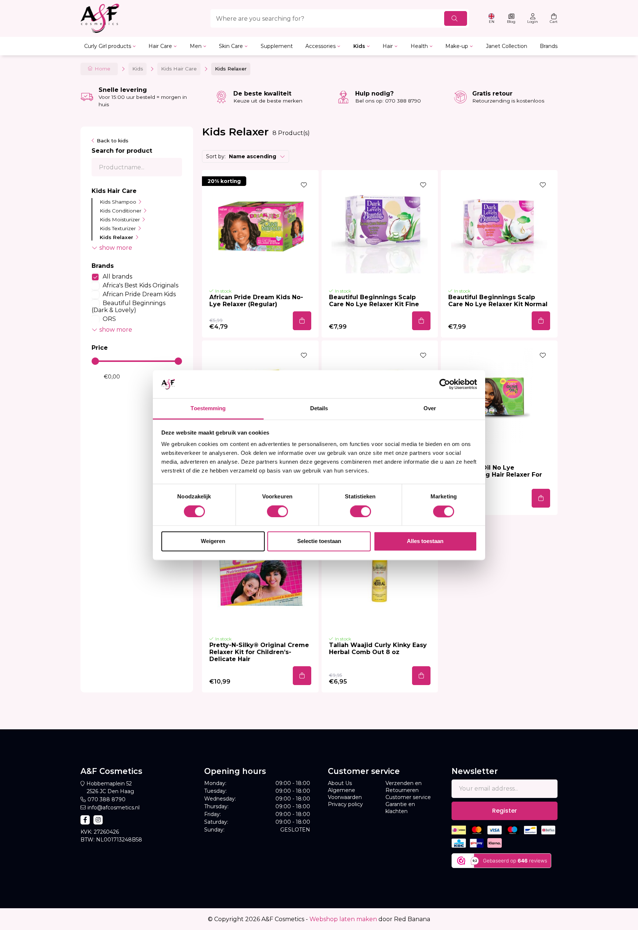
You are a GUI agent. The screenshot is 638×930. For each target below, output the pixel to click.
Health (419, 46)
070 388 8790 (107, 799)
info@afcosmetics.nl (114, 807)
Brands (549, 46)
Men (196, 46)
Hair (388, 46)
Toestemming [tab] (208, 408)
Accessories (320, 46)
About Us (340, 783)
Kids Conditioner (120, 211)
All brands (117, 276)
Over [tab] (429, 408)
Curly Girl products (107, 46)
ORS (109, 318)
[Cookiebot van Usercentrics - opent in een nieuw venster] (444, 384)
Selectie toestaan (319, 541)
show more (115, 247)
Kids (359, 46)
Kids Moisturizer (120, 219)
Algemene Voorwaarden (345, 794)
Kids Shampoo (118, 202)
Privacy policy (345, 804)
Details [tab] (319, 408)
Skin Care (231, 46)
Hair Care (160, 46)
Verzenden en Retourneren (403, 787)
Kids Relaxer (116, 237)
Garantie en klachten (400, 808)
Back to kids (112, 141)
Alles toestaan (425, 541)
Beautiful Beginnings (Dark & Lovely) (128, 307)
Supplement (277, 46)
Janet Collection (506, 46)
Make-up (456, 46)
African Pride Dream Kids (139, 294)
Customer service (408, 797)
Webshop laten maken (343, 919)
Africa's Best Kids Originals (140, 285)
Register (504, 810)
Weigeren (213, 541)
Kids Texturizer (118, 228)
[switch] (277, 511)
